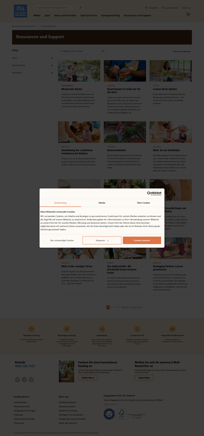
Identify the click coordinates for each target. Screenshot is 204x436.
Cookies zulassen (142, 240)
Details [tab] (102, 202)
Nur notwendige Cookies (62, 240)
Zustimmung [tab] (60, 202)
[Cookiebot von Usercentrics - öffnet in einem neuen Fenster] (149, 194)
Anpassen (100, 240)
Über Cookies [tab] (143, 202)
